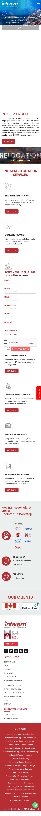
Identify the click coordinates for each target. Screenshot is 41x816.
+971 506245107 (30, 17)
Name (6, 280)
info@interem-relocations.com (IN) (20, 23)
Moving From (10, 305)
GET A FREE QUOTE (20, 349)
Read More (8, 141)
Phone (7, 288)
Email (6, 297)
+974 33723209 (23, 20)
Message (8, 322)
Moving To (9, 314)
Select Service (10, 330)
